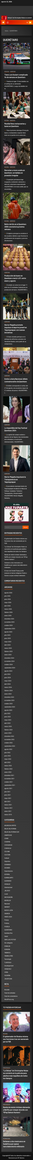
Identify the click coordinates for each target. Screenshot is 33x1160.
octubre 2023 (8, 703)
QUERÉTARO (13, 71)
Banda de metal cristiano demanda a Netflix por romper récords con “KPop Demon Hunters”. (15, 557)
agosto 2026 (8, 593)
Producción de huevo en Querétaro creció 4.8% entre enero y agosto (15, 278)
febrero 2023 (8, 730)
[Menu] (7, 22)
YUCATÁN (7, 975)
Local (6, 894)
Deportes (6, 71)
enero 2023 (7, 733)
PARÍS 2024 (8, 917)
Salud (6, 936)
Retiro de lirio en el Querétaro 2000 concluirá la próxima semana (15, 226)
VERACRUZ (7, 969)
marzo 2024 (8, 687)
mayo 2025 (7, 642)
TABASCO (7, 953)
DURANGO (7, 864)
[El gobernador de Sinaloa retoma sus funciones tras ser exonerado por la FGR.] (16, 1022)
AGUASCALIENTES (10, 825)
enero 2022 (7, 772)
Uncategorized (8, 966)
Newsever (12, 1158)
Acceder (7, 990)
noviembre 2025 (9, 622)
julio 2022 (7, 752)
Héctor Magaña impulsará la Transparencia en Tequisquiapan (15, 479)
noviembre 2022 (9, 739)
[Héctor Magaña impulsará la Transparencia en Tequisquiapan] (16, 458)
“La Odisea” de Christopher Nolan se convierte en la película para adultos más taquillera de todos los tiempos (15, 549)
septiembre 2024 (9, 668)
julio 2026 (7, 596)
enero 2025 (7, 655)
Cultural (6, 858)
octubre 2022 (8, 743)
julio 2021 (7, 792)
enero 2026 (7, 615)
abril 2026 (7, 606)
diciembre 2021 (9, 775)
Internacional (8, 887)
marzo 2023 (8, 726)
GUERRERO (7, 881)
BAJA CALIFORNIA (10, 829)
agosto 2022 (8, 749)
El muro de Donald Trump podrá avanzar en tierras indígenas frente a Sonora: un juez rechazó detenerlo (15, 573)
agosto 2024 (8, 671)
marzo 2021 (8, 805)
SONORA (7, 949)
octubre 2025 (8, 625)
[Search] (27, 22)
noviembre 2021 (9, 778)
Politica (6, 923)
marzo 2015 (8, 814)
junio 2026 (7, 599)
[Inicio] (3, 22)
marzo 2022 (8, 765)
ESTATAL (7, 874)
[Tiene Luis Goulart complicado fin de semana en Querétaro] (16, 56)
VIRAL (6, 972)
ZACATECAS (8, 979)
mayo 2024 (7, 681)
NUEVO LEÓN (8, 910)
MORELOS (7, 900)
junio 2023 (7, 717)
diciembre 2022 (9, 736)
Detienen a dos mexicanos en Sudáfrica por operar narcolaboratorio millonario (15, 565)
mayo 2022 (7, 759)
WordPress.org (9, 999)
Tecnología (7, 959)
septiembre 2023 (9, 707)
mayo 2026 (7, 602)
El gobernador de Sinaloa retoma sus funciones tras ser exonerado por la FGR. (15, 541)
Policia (6, 920)
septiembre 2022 (9, 746)
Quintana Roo (8, 933)
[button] (7, 22)
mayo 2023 (7, 720)
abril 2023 (7, 723)
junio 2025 (7, 638)
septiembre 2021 (9, 785)
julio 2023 (7, 713)
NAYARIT (7, 907)
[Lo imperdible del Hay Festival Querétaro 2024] (16, 409)
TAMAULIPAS (8, 956)
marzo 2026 (8, 609)
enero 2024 (7, 694)
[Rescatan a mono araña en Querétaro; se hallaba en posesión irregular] (16, 152)
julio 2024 (7, 674)
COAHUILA (7, 848)
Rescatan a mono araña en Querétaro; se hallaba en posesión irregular (14, 172)
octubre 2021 (8, 782)
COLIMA (7, 851)
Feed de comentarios (11, 996)
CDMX (6, 838)
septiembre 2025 (9, 628)
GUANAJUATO (8, 878)
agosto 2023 (8, 710)
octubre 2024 (8, 664)
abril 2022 (7, 762)
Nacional (6, 120)
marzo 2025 (8, 648)
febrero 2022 (8, 769)
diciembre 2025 (9, 619)
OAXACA (7, 913)
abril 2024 (7, 684)
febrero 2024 (8, 690)
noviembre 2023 (9, 700)
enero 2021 (7, 811)
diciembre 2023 (9, 697)
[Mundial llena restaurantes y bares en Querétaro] (16, 105)
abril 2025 (7, 645)
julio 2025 (7, 635)
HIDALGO (7, 884)
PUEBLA (7, 926)
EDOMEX (7, 868)
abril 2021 (7, 801)
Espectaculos (8, 871)
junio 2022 (7, 756)
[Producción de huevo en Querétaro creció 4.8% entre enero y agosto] (16, 257)
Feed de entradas (9, 993)
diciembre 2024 (9, 658)
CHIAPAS (7, 842)
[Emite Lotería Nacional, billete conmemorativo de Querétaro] (16, 360)
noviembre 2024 (9, 661)
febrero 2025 (8, 651)
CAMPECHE (8, 835)
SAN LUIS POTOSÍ (10, 939)
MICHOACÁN (8, 897)
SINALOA (7, 946)
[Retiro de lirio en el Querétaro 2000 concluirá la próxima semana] (16, 206)
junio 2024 (7, 677)
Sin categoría (8, 943)
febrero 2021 (8, 808)
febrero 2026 (8, 612)
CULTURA (7, 855)
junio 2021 (7, 795)
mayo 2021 (7, 798)
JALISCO (7, 890)
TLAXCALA (7, 962)
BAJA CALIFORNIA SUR (11, 832)
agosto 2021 (8, 788)
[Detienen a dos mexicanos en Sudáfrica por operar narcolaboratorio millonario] (16, 1126)
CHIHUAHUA (8, 845)
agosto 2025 (8, 632)
